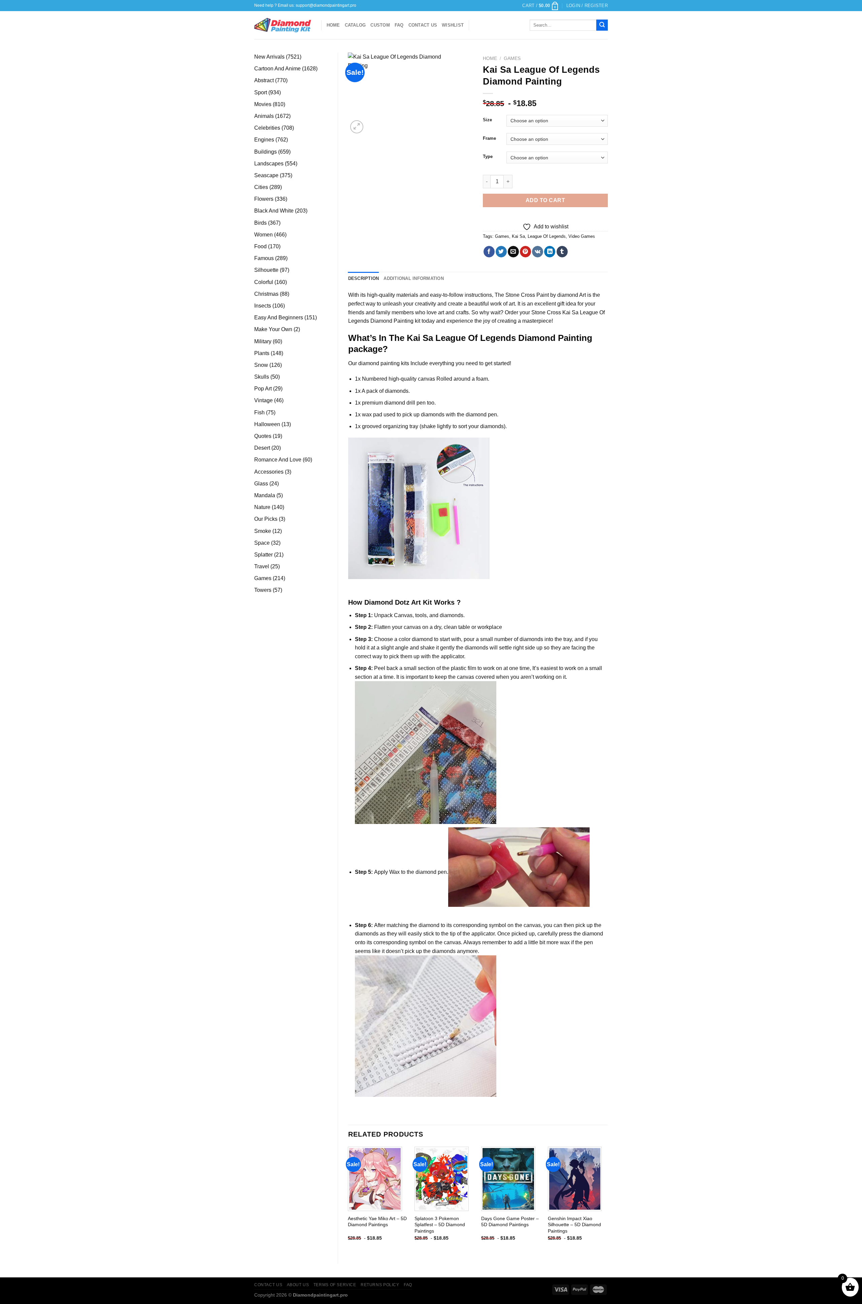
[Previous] (348, 1199)
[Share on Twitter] (501, 251)
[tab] (363, 278)
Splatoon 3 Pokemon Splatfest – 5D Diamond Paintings (440, 1225)
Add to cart (545, 200)
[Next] (607, 1199)
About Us (298, 1284)
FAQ (399, 25)
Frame (489, 138)
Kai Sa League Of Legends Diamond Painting (499, 338)
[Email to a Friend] (513, 251)
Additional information (414, 278)
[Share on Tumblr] (562, 251)
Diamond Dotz (386, 602)
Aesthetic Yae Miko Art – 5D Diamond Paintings (377, 1222)
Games (512, 58)
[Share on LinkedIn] (549, 251)
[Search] (602, 25)
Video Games (581, 236)
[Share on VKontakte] (537, 251)
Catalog (355, 25)
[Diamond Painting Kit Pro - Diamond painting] (282, 25)
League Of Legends (547, 236)
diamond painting (379, 363)
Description (363, 278)
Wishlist (453, 25)
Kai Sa (518, 236)
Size (487, 120)
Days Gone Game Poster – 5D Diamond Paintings (510, 1222)
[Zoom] (356, 126)
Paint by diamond (557, 295)
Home (333, 25)
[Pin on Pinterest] (525, 251)
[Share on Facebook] (489, 251)
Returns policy (380, 1284)
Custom (380, 25)
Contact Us (422, 25)
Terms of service (334, 1284)
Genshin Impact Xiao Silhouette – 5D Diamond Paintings (574, 1225)
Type (488, 156)
